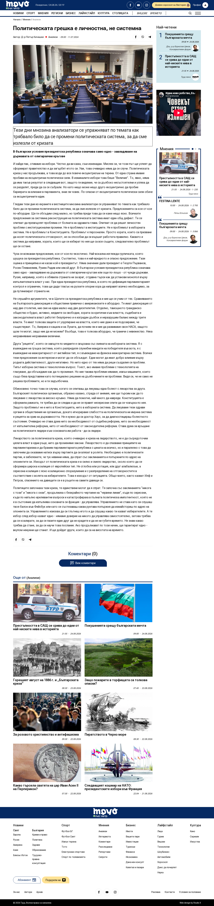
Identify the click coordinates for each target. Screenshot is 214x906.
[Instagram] (146, 5)
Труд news (186, 77)
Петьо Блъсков (181, 213)
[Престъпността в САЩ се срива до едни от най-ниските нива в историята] (47, 603)
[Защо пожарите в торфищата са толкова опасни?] (119, 657)
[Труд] (105, 812)
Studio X (197, 903)
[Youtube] (138, 5)
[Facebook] (130, 5)
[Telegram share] (150, 37)
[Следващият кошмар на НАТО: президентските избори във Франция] (119, 763)
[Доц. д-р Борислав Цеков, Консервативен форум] (193, 239)
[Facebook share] (136, 37)
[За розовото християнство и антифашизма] (47, 712)
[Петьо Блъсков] (193, 213)
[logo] (17, 5)
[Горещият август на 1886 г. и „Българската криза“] (47, 657)
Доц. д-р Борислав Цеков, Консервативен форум (178, 48)
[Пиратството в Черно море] (119, 712)
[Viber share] (143, 37)
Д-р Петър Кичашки (32, 36)
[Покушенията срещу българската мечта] (119, 603)
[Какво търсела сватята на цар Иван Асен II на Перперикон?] (47, 763)
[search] (190, 13)
